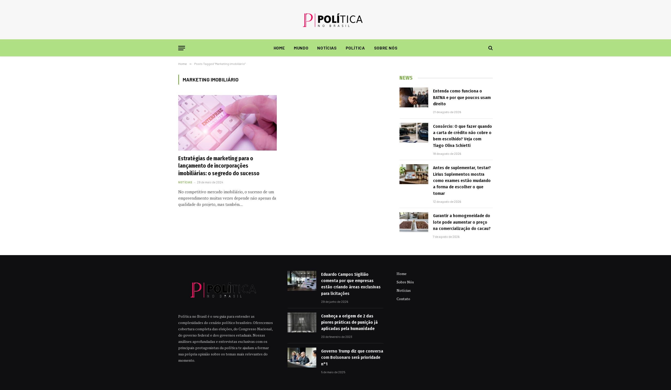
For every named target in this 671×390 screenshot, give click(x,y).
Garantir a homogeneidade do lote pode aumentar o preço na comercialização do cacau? (462, 222)
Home (279, 47)
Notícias (327, 47)
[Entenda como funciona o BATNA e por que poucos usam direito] (413, 97)
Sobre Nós (386, 47)
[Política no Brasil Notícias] (335, 19)
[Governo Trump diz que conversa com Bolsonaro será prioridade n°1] (302, 357)
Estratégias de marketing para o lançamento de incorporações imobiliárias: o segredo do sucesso (218, 166)
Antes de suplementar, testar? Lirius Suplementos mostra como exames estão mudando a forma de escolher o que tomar (462, 180)
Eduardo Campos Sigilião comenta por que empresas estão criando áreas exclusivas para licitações (351, 284)
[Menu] (181, 48)
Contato (403, 298)
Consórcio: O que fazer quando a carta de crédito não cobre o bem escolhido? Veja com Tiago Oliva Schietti (462, 136)
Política (355, 47)
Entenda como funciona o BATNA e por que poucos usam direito (462, 97)
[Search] (490, 48)
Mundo (301, 47)
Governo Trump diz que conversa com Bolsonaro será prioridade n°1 (352, 357)
